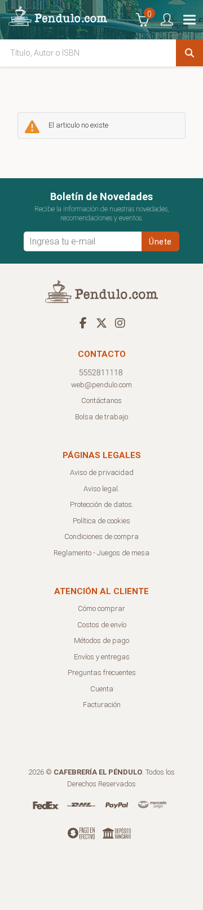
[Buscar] (189, 52)
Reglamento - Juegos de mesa (101, 553)
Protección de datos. (102, 504)
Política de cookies (101, 521)
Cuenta (101, 689)
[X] (101, 322)
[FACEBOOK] (82, 322)
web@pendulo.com (101, 385)
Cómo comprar (101, 608)
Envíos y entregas (102, 657)
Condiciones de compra (101, 536)
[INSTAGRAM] (120, 322)
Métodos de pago (101, 640)
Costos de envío (101, 625)
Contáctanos (101, 400)
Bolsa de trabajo (101, 417)
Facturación (102, 704)
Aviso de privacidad (102, 472)
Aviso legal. (101, 489)
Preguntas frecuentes (102, 672)
